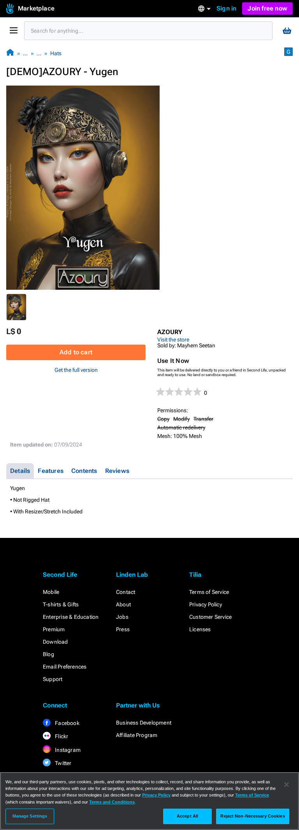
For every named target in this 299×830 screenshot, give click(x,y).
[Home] (10, 53)
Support (52, 679)
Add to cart (76, 352)
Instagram (67, 750)
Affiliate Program (136, 735)
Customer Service (210, 617)
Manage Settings (29, 816)
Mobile (51, 592)
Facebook (66, 723)
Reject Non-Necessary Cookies (252, 816)
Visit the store (173, 339)
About (123, 604)
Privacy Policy (205, 604)
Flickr (61, 736)
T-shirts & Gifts (61, 604)
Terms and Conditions (112, 802)
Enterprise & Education (70, 617)
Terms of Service (209, 592)
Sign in (226, 8)
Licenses (200, 629)
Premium (54, 629)
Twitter (63, 763)
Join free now (267, 8)
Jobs (122, 617)
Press (123, 629)
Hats (56, 53)
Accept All (187, 816)
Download (55, 642)
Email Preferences (64, 667)
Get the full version (76, 370)
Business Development (143, 723)
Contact (125, 592)
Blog (48, 654)
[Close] (286, 784)
